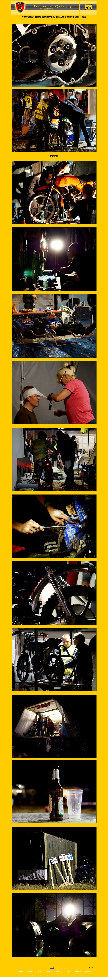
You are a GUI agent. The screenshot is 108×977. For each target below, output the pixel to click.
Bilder (49, 971)
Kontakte (78, 971)
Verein (30, 971)
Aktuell (39, 971)
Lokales (58, 971)
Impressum (88, 971)
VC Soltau (20, 971)
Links (68, 971)
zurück (52, 968)
